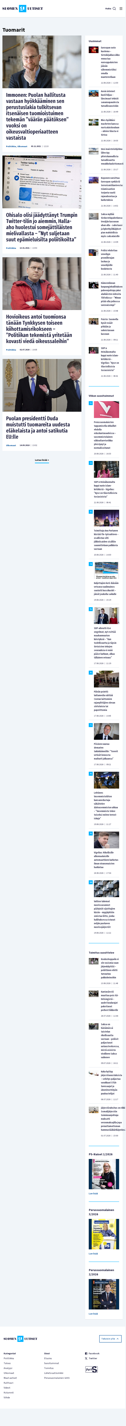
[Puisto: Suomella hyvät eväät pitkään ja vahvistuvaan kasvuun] (94, 329)
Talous (7, 1363)
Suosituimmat (51, 1363)
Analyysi (8, 1368)
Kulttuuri (8, 1383)
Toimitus (49, 1368)
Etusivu (48, 1358)
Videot (7, 1387)
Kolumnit (9, 1392)
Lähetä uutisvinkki (53, 1373)
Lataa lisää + (42, 460)
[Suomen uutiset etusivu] (22, 8)
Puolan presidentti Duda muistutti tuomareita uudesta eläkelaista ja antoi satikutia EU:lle (38, 427)
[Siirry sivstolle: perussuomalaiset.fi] (103, 1369)
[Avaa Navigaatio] (121, 8)
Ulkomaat (22, 146)
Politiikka (11, 146)
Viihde (7, 1397)
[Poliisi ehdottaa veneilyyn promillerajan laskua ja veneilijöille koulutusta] (94, 262)
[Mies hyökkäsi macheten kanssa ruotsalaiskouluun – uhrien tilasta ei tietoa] (94, 130)
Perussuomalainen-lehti (57, 1378)
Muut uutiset (10, 1378)
